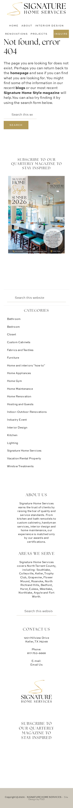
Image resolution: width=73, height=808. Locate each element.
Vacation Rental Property (24, 458)
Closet (11, 334)
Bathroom (14, 319)
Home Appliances (19, 373)
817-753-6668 (36, 653)
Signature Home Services (36, 9)
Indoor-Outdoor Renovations (27, 412)
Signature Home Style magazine (32, 92)
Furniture (13, 357)
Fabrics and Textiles (20, 350)
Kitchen (12, 435)
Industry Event (17, 419)
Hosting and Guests (20, 404)
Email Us (36, 664)
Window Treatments (20, 466)
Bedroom (13, 326)
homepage (19, 72)
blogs (20, 87)
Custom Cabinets (19, 342)
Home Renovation (19, 396)
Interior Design (17, 427)
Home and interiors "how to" (26, 365)
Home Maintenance (20, 389)
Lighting (12, 443)
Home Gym (14, 381)
